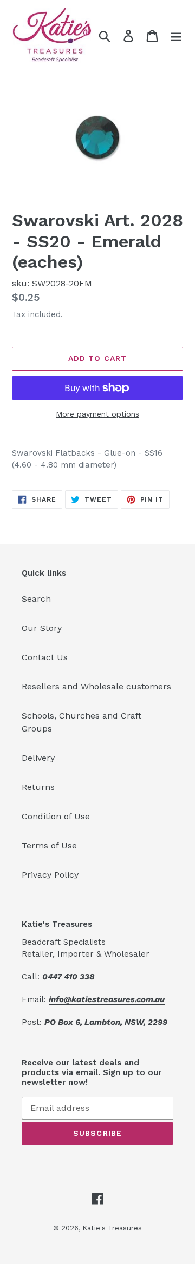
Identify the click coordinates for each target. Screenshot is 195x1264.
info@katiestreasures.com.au (107, 999)
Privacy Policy (50, 875)
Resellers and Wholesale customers (96, 686)
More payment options (97, 414)
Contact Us (45, 657)
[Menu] (176, 35)
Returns (38, 787)
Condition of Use (56, 816)
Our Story (42, 628)
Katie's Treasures (112, 1228)
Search (36, 599)
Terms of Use (49, 845)
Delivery (38, 758)
